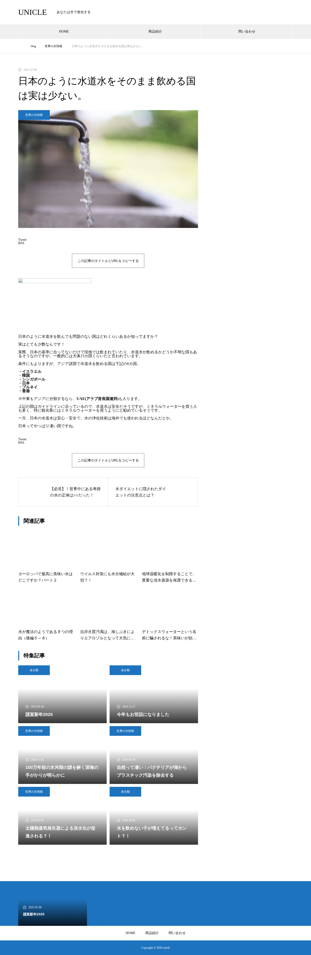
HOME (64, 31)
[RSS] (21, 947)
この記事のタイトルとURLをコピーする (108, 261)
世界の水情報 (34, 115)
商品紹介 (155, 31)
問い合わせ (246, 31)
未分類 (34, 670)
